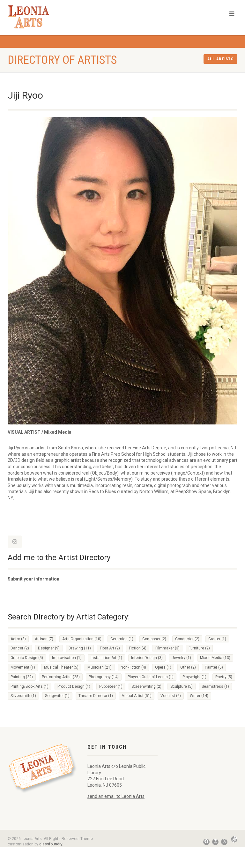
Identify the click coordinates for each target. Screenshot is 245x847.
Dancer (20, 648)
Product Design (73, 686)
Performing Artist (61, 677)
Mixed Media (215, 658)
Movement (23, 667)
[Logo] (33, 17)
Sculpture (181, 686)
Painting (22, 677)
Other (188, 667)
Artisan (44, 639)
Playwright (194, 677)
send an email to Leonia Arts (116, 796)
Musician (99, 667)
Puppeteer (110, 686)
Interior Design (147, 658)
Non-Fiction (133, 667)
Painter (214, 667)
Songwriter (57, 695)
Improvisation (67, 658)
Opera (163, 667)
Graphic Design (27, 658)
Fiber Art (110, 648)
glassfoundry (50, 844)
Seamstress (215, 686)
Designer (49, 648)
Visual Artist (137, 695)
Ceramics (121, 639)
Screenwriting (146, 686)
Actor (18, 639)
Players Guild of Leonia (151, 677)
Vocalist (170, 695)
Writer (199, 695)
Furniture (199, 648)
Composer (154, 639)
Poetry (223, 677)
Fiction (137, 648)
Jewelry (181, 658)
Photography (104, 677)
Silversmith (23, 695)
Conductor (187, 639)
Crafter (217, 639)
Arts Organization (81, 639)
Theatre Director (95, 695)
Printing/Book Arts (29, 686)
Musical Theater (61, 667)
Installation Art (106, 658)
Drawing (80, 648)
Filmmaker (167, 648)
